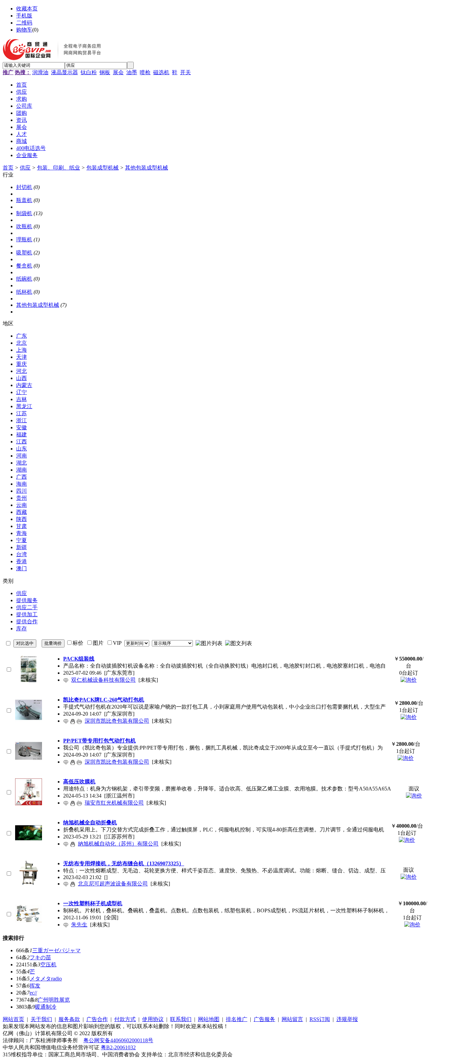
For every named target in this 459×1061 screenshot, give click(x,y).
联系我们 (181, 1019)
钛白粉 (89, 72)
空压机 (48, 964)
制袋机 (24, 213)
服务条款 (69, 1019)
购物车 (24, 30)
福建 (21, 434)
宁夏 (21, 540)
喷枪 (145, 72)
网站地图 (208, 1019)
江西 (21, 441)
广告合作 (97, 1019)
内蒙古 (24, 385)
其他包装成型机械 (146, 168)
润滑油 (40, 72)
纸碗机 (24, 279)
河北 (21, 371)
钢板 (104, 72)
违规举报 (347, 1019)
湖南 (21, 470)
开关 (185, 72)
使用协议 (153, 1019)
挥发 (35, 985)
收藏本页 (27, 8)
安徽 (21, 427)
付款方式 (125, 1019)
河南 (21, 456)
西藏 (21, 512)
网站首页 (13, 1019)
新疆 (21, 547)
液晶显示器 (64, 72)
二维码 (24, 23)
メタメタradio (46, 978)
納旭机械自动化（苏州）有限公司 (118, 844)
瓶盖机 (24, 200)
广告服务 (264, 1019)
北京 (21, 343)
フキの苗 (40, 957)
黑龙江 (24, 406)
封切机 (24, 187)
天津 (21, 357)
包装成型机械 (102, 168)
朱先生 (79, 924)
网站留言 (292, 1019)
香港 (21, 561)
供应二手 (27, 607)
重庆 (21, 364)
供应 (25, 168)
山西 (21, 378)
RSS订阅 (319, 1019)
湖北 (21, 463)
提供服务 (27, 600)
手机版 (24, 15)
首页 (8, 168)
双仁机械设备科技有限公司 (103, 680)
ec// (33, 993)
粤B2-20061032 (118, 1047)
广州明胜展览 (54, 1000)
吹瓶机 (24, 226)
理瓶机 (24, 239)
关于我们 (41, 1019)
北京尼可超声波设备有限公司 (113, 883)
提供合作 (27, 621)
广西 (21, 477)
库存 (21, 628)
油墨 (131, 72)
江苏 (21, 413)
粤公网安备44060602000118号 (118, 1040)
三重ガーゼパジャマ (56, 950)
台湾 (21, 554)
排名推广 (236, 1019)
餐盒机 (24, 266)
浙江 (21, 420)
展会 (118, 72)
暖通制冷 (45, 1007)
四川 (21, 491)
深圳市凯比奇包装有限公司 (117, 721)
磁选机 (161, 72)
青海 (21, 533)
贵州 (21, 498)
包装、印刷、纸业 (58, 168)
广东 (21, 336)
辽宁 (21, 392)
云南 (21, 505)
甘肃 (21, 526)
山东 (21, 448)
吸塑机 (24, 252)
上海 (21, 350)
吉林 (21, 399)
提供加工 (27, 614)
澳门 (21, 568)
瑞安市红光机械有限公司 (114, 803)
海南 (21, 484)
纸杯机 (24, 292)
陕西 (21, 519)
